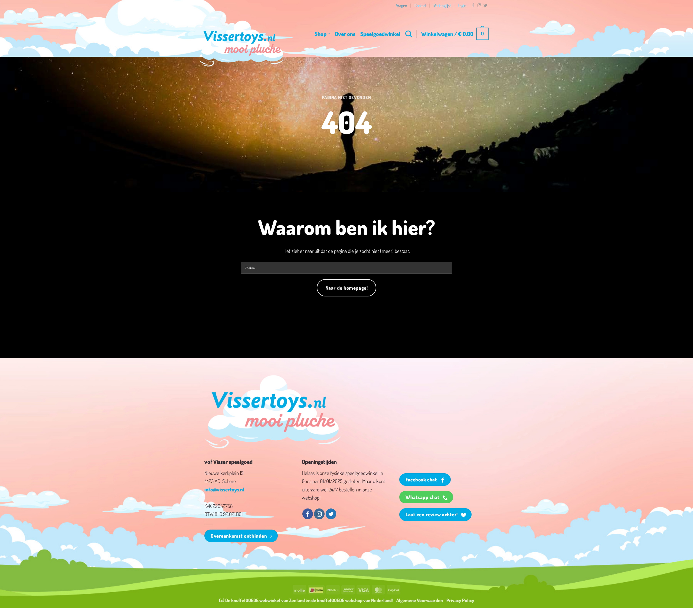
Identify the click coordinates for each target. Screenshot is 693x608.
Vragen (401, 5)
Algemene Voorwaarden (419, 600)
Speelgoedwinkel (380, 33)
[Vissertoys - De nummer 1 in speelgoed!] (242, 43)
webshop (353, 600)
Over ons (345, 33)
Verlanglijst (442, 5)
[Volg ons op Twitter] (485, 6)
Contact (420, 5)
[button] (455, 34)
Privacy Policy (460, 600)
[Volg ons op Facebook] (473, 6)
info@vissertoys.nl (224, 489)
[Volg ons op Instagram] (479, 6)
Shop (320, 33)
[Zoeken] (408, 34)
